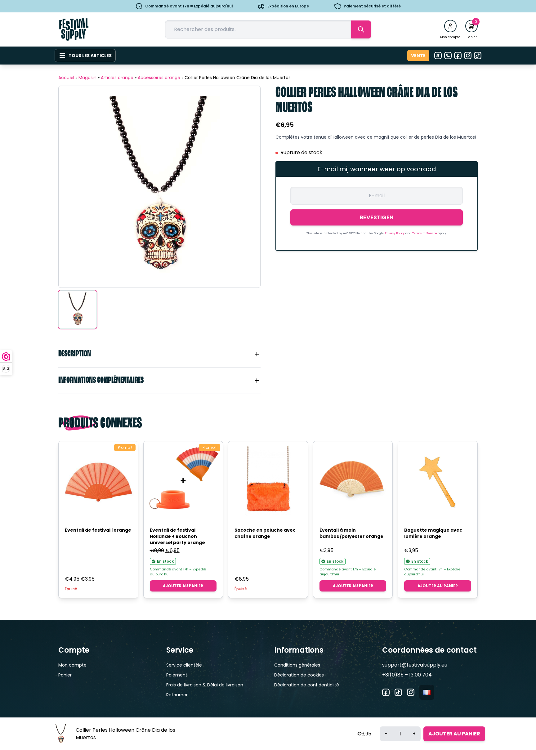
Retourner (177, 695)
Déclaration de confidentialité (306, 685)
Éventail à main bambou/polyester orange (351, 533)
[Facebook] (458, 55)
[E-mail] (438, 55)
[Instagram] (467, 55)
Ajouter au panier (183, 585)
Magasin (87, 77)
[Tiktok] (477, 55)
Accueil (66, 77)
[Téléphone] (448, 55)
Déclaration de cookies (299, 675)
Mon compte (72, 665)
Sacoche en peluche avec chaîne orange (265, 533)
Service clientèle (184, 665)
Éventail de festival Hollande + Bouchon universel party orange (177, 536)
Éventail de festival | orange (98, 530)
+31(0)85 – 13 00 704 (407, 674)
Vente (418, 55)
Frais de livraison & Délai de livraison (204, 685)
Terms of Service (425, 233)
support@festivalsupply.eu (414, 664)
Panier (65, 675)
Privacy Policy (395, 233)
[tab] (159, 354)
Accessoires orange (159, 77)
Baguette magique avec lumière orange (433, 533)
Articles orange (117, 77)
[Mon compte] (450, 26)
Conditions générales (297, 665)
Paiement (176, 675)
